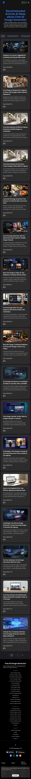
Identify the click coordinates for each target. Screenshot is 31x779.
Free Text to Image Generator (15, 693)
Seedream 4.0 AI (15, 697)
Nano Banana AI (15, 695)
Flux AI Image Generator (15, 701)
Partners (15, 725)
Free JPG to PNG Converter (15, 715)
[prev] (8, 655)
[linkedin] (17, 755)
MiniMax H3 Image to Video (15, 675)
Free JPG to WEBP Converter (15, 712)
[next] (15, 655)
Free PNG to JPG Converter (15, 717)
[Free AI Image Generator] (3, 2)
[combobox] (24, 2)
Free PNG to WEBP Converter (15, 721)
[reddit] (20, 755)
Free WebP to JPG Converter (15, 710)
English (3, 763)
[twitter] (14, 755)
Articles (15, 732)
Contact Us (15, 738)
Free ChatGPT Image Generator (15, 677)
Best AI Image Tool (15, 723)
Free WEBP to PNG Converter (15, 719)
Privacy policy (15, 734)
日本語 (13, 763)
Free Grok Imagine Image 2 (15, 679)
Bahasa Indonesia (24, 763)
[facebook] (11, 755)
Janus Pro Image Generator (15, 703)
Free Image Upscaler (15, 708)
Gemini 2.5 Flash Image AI (15, 699)
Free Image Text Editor (15, 685)
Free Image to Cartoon (15, 689)
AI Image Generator (13, 36)
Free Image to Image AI (15, 691)
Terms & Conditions (15, 736)
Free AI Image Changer (15, 687)
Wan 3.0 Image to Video (15, 672)
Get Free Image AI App (15, 730)
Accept (15, 775)
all (3, 36)
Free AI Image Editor (15, 683)
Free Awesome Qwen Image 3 (16, 681)
